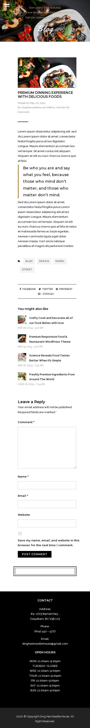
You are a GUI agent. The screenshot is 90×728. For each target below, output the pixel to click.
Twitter (47, 289)
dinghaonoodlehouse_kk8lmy (38, 107)
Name (23, 476)
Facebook (29, 289)
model (60, 261)
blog (29, 261)
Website (24, 514)
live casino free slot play (45, 7)
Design (44, 261)
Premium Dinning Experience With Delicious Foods (45, 95)
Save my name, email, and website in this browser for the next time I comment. (49, 543)
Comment (26, 422)
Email (23, 495)
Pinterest (65, 289)
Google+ (48, 293)
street (27, 269)
